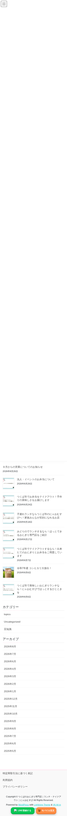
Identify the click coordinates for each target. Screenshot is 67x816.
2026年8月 (10, 646)
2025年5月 (10, 751)
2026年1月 (10, 691)
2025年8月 (10, 728)
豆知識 (7, 629)
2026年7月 (10, 654)
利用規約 (8, 780)
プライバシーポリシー (15, 786)
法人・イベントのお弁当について (35, 479)
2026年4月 (10, 668)
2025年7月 (10, 736)
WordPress (23, 805)
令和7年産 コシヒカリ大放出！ (34, 568)
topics (7, 614)
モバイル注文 (48, 810)
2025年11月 (10, 706)
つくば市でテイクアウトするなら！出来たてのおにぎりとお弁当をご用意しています (39, 552)
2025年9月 (10, 721)
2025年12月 (11, 698)
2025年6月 (10, 743)
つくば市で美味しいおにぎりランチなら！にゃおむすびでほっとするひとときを (39, 589)
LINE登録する (24, 810)
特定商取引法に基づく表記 (18, 773)
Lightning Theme (42, 805)
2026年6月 (10, 661)
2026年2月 (10, 683)
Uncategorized (12, 621)
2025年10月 (11, 713)
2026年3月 (10, 676)
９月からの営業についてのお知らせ (23, 466)
